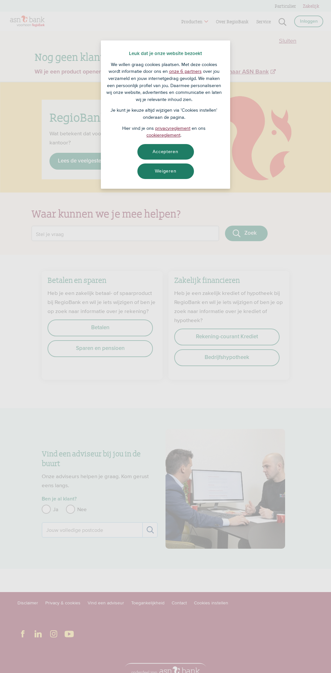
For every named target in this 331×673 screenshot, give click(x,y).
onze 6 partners (185, 71)
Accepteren (165, 151)
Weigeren (165, 171)
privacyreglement (172, 128)
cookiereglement (163, 135)
